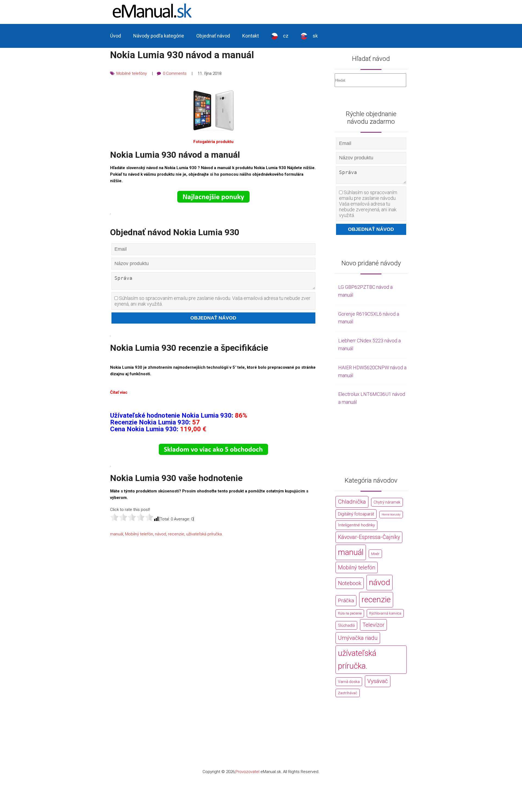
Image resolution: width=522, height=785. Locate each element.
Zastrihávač (347, 693)
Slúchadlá (346, 625)
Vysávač (377, 681)
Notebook (349, 583)
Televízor (373, 625)
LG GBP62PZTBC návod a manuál (365, 291)
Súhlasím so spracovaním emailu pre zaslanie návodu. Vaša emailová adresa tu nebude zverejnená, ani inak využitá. (212, 301)
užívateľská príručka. (204, 534)
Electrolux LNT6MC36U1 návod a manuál (371, 398)
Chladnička (352, 501)
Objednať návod (213, 36)
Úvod (115, 36)
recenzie (176, 534)
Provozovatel (247, 771)
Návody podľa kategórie (158, 36)
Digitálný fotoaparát (356, 514)
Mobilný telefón (139, 534)
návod (160, 534)
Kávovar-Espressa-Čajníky (369, 537)
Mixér (375, 554)
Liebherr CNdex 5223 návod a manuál (369, 344)
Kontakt (250, 36)
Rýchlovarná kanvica (385, 613)
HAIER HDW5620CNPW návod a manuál (372, 371)
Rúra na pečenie (350, 613)
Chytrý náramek (387, 502)
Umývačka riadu (358, 638)
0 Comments (175, 73)
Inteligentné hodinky (356, 525)
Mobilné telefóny (131, 73)
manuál (116, 534)
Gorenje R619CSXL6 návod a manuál (368, 318)
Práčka (346, 600)
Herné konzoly (391, 514)
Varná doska (349, 681)
